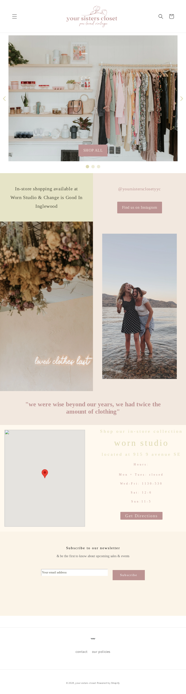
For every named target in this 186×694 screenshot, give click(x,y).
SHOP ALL (93, 150)
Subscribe (128, 575)
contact (81, 651)
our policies (101, 651)
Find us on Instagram (139, 207)
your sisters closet (85, 683)
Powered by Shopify (108, 683)
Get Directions (141, 515)
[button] (14, 16)
